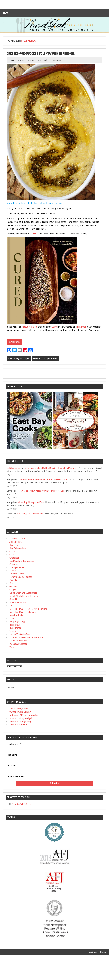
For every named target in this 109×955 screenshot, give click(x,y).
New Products (16, 615)
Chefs (12, 554)
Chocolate (14, 558)
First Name (12, 755)
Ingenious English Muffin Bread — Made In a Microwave (52, 468)
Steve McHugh (30, 327)
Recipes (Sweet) (16, 625)
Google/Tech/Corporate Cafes (23, 596)
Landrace (81, 327)
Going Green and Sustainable (23, 593)
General (36, 359)
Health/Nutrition (17, 602)
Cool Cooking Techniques (18, 359)
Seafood (13, 631)
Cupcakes (13, 564)
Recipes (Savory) (51, 359)
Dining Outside (16, 567)
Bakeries (13, 545)
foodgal (43, 60)
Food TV (13, 580)
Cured (34, 234)
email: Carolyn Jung (18, 708)
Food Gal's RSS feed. (21, 804)
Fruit (11, 583)
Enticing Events (16, 573)
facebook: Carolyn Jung (20, 721)
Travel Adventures (18, 640)
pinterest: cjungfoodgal (20, 718)
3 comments (55, 60)
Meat (11, 605)
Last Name (11, 766)
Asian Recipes (15, 542)
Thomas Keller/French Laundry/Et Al (26, 637)
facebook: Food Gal (18, 724)
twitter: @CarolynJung (20, 712)
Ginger (12, 589)
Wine (11, 647)
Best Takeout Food (18, 548)
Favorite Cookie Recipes (20, 577)
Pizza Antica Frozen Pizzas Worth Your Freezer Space (42, 479)
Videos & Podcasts (18, 644)
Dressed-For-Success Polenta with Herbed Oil (40, 53)
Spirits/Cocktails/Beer (19, 634)
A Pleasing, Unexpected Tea (30, 502)
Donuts (12, 570)
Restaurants (15, 628)
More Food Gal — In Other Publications (28, 609)
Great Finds (14, 599)
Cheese (12, 551)
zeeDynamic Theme (97, 952)
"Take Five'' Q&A (17, 538)
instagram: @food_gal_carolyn (23, 715)
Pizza (11, 618)
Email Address (14, 744)
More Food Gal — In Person (22, 612)
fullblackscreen (14, 468)
